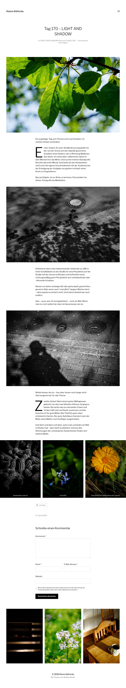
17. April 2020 (41, 515)
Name (38, 564)
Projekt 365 (71, 41)
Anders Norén (69, 677)
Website (38, 576)
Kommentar (40, 536)
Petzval (62, 41)
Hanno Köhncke (15, 11)
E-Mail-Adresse (71, 564)
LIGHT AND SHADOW (49, 41)
